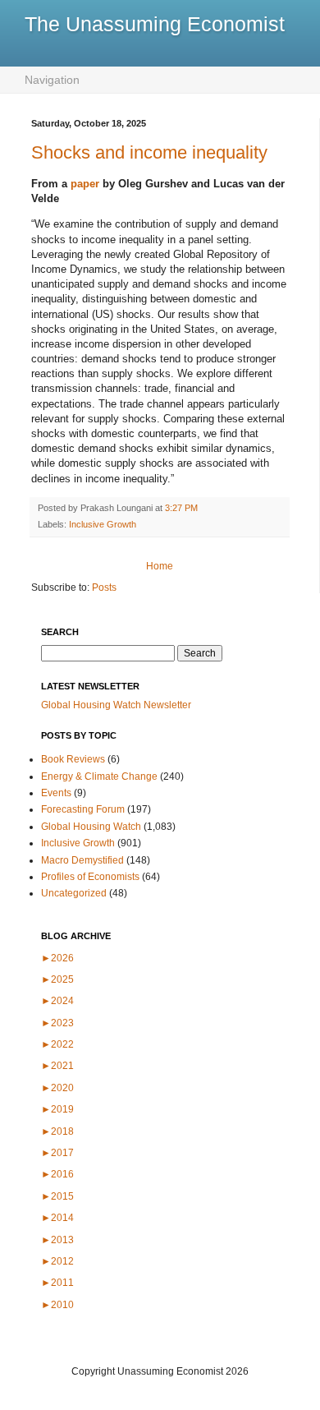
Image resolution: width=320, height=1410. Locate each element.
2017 (57, 1153)
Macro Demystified (82, 860)
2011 (57, 1282)
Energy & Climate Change (99, 776)
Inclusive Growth (102, 524)
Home (159, 566)
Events (56, 793)
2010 (57, 1305)
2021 (57, 1065)
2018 (57, 1131)
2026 (57, 958)
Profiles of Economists (90, 876)
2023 (57, 1023)
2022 (57, 1044)
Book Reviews (73, 759)
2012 (57, 1261)
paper (85, 183)
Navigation (52, 79)
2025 (57, 979)
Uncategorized (74, 893)
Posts (104, 587)
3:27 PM (181, 508)
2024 (57, 1001)
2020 (57, 1088)
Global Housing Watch (91, 826)
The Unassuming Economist (155, 23)
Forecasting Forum (83, 809)
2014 (57, 1217)
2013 (57, 1240)
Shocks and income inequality (149, 152)
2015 (57, 1196)
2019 (57, 1109)
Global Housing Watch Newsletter (116, 705)
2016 (57, 1174)
